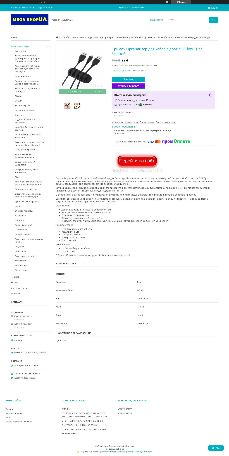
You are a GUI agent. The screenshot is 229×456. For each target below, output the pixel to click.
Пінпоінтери (21, 270)
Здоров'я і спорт (23, 76)
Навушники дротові (25, 149)
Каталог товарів (14, 413)
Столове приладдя (24, 210)
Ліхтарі (18, 96)
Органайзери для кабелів (157, 37)
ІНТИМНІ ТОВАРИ (70, 433)
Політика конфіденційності (139, 451)
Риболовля (20, 251)
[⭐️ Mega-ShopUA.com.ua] (29, 24)
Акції (8, 417)
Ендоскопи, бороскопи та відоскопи (27, 121)
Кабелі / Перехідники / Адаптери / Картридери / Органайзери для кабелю (102, 37)
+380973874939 (125, 409)
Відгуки (14, 282)
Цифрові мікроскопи (25, 110)
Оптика (18, 114)
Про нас (15, 276)
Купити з (123, 86)
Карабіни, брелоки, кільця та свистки (29, 128)
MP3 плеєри (20, 260)
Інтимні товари (22, 234)
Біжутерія (19, 246)
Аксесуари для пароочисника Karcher (29, 240)
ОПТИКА (66, 409)
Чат (218, 448)
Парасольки (21, 229)
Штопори (19, 220)
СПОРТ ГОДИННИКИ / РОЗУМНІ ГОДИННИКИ (83, 420)
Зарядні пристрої (23, 225)
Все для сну (20, 51)
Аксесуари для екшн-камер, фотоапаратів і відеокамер (28, 183)
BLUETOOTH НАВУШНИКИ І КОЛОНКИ (80, 425)
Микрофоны (21, 265)
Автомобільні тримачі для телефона (28, 136)
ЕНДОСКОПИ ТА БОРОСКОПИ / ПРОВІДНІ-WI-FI (84, 429)
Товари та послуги (20, 46)
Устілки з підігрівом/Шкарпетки (25, 163)
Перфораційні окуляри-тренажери (26, 171)
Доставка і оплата (20, 288)
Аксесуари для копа (24, 256)
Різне (17, 177)
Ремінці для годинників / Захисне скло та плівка (27, 82)
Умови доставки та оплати (19, 421)
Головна (10, 409)
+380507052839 (125, 413)
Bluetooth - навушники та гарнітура (27, 90)
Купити (128, 79)
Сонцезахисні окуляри (26, 189)
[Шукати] (213, 20)
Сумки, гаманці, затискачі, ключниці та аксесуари (28, 195)
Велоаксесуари (22, 105)
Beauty (18, 100)
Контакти (16, 293)
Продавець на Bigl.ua (114, 449)
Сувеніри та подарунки (26, 201)
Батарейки (20, 215)
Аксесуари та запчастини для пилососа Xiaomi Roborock (29, 143)
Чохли (18, 206)
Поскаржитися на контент (113, 451)
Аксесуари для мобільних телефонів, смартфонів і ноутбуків (27, 68)
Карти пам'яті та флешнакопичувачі (24, 155)
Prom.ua (130, 446)
